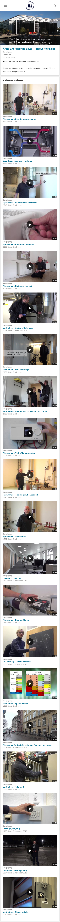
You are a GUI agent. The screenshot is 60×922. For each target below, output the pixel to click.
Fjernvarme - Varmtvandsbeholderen (20, 203)
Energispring (7, 52)
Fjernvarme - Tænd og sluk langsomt (20, 495)
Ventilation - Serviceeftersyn (16, 369)
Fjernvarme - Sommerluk (14, 536)
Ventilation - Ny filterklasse (15, 703)
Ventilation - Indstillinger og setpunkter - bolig (25, 411)
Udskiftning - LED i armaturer (16, 662)
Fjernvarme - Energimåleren (16, 620)
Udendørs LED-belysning (15, 870)
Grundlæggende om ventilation (18, 161)
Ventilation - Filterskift (13, 787)
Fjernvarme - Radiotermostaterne (18, 244)
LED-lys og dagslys (12, 578)
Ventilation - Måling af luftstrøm (18, 328)
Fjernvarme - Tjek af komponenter (19, 453)
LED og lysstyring (11, 828)
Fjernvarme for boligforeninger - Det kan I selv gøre (27, 745)
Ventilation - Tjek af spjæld (15, 912)
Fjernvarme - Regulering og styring (19, 119)
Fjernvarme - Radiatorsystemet (17, 286)
